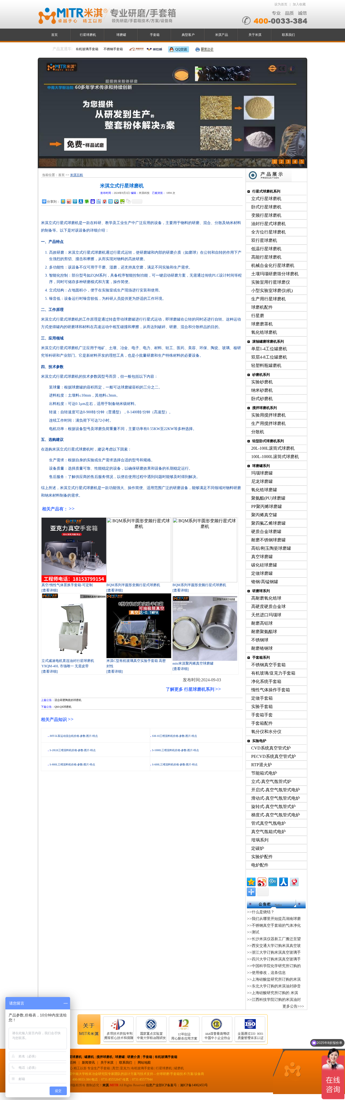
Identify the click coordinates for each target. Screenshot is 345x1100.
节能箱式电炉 (264, 773)
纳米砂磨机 (262, 390)
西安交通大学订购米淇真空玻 (276, 946)
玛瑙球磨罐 (262, 473)
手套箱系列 (261, 657)
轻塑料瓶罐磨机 (266, 365)
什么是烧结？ (263, 912)
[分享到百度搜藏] (92, 201)
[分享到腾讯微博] (75, 201)
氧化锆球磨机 (264, 332)
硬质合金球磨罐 (266, 531)
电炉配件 (259, 865)
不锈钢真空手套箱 (268, 664)
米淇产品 (221, 35)
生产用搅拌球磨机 (268, 423)
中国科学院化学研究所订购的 (276, 966)
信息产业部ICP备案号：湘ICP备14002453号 (177, 1085)
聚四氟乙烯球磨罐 (268, 523)
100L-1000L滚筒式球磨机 (275, 456)
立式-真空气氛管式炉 (271, 781)
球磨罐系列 (261, 466)
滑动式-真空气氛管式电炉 (275, 798)
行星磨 (257, 315)
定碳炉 (257, 848)
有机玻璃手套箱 (166, 1057)
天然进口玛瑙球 (266, 615)
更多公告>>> (293, 1006)
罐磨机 (89, 1057)
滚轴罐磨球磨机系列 (268, 341)
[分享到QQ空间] (63, 201)
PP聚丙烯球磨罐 (266, 506)
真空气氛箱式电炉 (268, 831)
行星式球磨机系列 (266, 191)
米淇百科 (76, 175)
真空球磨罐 (262, 556)
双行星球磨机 (264, 240)
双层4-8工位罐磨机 (269, 357)
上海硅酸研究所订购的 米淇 (275, 993)
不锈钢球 (259, 640)
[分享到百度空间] (122, 201)
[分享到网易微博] (104, 201)
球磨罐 (121, 35)
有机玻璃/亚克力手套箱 (273, 673)
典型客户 (188, 35)
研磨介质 (133, 1057)
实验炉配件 (262, 856)
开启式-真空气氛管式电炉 (275, 790)
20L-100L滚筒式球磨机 (273, 448)
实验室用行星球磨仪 (270, 282)
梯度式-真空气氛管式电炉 (275, 815)
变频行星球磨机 (266, 215)
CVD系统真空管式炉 (271, 748)
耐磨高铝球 (262, 623)
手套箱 (155, 35)
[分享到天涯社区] (110, 201)
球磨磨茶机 (262, 324)
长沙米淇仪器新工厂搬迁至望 (276, 939)
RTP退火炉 (261, 764)
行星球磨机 (88, 35)
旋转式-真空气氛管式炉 (273, 806)
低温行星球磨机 (266, 248)
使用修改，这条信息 (269, 973)
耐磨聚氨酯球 (264, 631)
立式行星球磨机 (266, 198)
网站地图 (144, 1062)
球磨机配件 (262, 307)
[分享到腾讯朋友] (86, 201)
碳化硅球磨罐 (264, 565)
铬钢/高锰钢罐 (264, 581)
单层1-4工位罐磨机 (269, 348)
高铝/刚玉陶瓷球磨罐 (271, 548)
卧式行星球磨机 (266, 207)
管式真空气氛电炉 (268, 823)
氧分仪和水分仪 (266, 731)
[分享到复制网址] (128, 201)
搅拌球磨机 (104, 1057)
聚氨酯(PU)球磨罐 (268, 498)
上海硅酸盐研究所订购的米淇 (276, 979)
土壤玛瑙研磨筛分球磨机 (275, 273)
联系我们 (288, 35)
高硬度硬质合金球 (268, 606)
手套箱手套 (262, 715)
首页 (54, 35)
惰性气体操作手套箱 (270, 690)
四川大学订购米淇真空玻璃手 (276, 959)
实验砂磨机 (262, 382)
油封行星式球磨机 (268, 223)
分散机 (257, 431)
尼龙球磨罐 (262, 481)
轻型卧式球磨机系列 (268, 441)
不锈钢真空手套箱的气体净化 (276, 925)
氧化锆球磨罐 (264, 489)
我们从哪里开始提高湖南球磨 (276, 919)
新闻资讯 (88, 1062)
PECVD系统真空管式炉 (273, 756)
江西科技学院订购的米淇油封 (276, 1000)
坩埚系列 (259, 840)
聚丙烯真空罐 (264, 515)
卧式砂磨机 (262, 398)
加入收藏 (299, 4)
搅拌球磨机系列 (264, 408)
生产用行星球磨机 (268, 299)
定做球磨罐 (262, 573)
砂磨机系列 (261, 375)
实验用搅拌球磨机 (268, 415)
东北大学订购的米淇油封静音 (276, 986)
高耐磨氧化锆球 (266, 598)
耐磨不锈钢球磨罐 (268, 540)
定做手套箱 (262, 698)
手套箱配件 (262, 723)
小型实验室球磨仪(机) (272, 290)
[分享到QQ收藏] (116, 201)
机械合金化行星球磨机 (272, 265)
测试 (255, 932)
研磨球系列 (261, 591)
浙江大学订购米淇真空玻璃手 (276, 952)
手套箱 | (149, 1057)
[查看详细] (50, 590)
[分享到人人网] (81, 201)
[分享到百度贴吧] (98, 201)
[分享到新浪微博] (69, 201)
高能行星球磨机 (266, 257)
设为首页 (280, 4)
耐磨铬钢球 (262, 648)
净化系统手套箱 (266, 681)
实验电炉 (259, 741)
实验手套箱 (262, 706)
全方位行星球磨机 (268, 232)
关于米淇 (255, 35)
